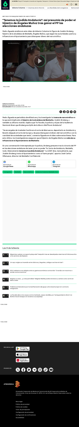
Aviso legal (19, 401)
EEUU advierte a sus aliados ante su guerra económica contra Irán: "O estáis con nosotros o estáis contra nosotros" (41, 271)
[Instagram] (40, 371)
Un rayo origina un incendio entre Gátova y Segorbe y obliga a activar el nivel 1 (36, 262)
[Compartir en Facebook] (64, 113)
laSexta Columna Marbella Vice (47, 172)
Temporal (45, 1)
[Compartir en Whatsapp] (68, 113)
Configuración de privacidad (25, 412)
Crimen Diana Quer (54, 1)
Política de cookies (22, 407)
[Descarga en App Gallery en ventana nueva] (23, 362)
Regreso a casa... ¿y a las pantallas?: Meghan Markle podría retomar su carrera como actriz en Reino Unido (42, 279)
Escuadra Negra (65, 1)
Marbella (18, 172)
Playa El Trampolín (23, 1)
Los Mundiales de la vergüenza (57, 8)
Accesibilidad (20, 417)
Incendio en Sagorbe (35, 1)
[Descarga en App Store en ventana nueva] (22, 356)
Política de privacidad (22, 404)
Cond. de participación (23, 409)
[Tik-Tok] (45, 371)
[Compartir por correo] (75, 113)
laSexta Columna (8, 104)
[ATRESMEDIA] (39, 384)
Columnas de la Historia (36, 8)
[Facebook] (23, 371)
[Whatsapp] (29, 371)
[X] (61, 113)
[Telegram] (34, 371)
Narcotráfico (28, 172)
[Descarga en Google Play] (23, 350)
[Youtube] (51, 371)
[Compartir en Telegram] (71, 113)
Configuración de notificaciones (26, 415)
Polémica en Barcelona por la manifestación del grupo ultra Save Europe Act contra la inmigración (39, 287)
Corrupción (8, 172)
